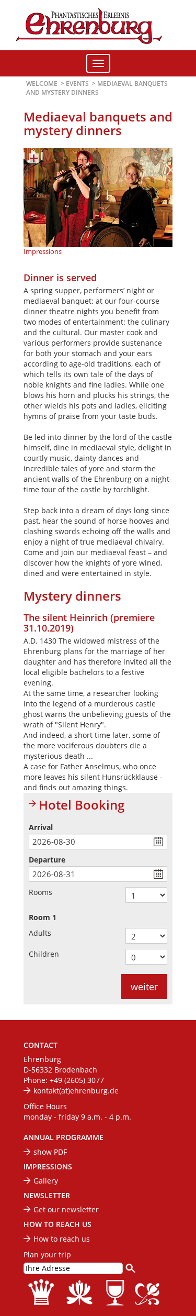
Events (77, 83)
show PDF (50, 1152)
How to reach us (61, 1239)
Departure (47, 860)
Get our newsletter (66, 1209)
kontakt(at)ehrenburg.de (76, 1091)
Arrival (41, 827)
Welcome (41, 83)
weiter (144, 986)
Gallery (45, 1181)
